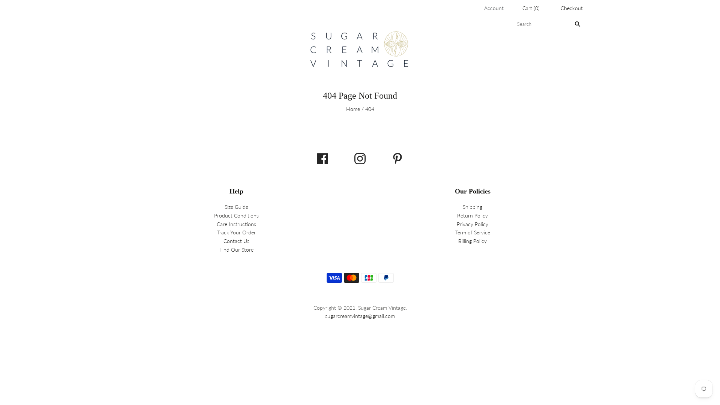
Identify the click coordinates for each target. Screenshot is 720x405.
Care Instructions (236, 224)
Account (494, 8)
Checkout (572, 8)
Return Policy (472, 215)
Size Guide (236, 207)
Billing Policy (472, 241)
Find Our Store (236, 249)
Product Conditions (236, 215)
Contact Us (236, 241)
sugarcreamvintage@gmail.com (360, 316)
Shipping (472, 207)
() (531, 8)
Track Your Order (236, 232)
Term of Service (472, 232)
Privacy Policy (472, 224)
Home (353, 109)
